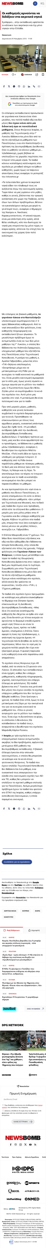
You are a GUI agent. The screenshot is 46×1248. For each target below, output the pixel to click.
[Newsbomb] (23, 1138)
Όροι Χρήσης (17, 1157)
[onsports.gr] (32, 1183)
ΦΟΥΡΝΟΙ (25, 911)
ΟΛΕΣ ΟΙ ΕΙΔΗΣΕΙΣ (33, 1009)
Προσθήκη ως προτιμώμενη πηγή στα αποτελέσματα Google (25, 104)
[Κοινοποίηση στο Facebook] (4, 86)
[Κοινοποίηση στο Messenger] (14, 86)
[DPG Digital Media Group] (23, 1170)
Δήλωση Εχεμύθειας (32, 1157)
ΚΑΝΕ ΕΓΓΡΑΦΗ (21, 1122)
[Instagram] (20, 1144)
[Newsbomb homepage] (12, 3)
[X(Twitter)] (25, 1144)
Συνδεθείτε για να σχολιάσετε (17, 862)
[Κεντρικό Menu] (42, 3)
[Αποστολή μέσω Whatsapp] (24, 86)
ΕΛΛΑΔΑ (5, 74)
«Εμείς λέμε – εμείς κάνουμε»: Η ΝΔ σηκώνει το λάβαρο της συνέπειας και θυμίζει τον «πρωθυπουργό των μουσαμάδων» (22, 957)
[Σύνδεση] (35, 3)
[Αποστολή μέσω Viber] (19, 86)
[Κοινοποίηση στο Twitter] (9, 86)
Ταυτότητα (5, 1157)
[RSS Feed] (35, 1144)
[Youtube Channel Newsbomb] (30, 1144)
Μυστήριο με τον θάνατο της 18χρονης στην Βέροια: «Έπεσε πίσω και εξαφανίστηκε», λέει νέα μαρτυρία (22, 985)
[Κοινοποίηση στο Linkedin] (29, 86)
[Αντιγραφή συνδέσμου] (37, 74)
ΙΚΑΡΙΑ (37, 911)
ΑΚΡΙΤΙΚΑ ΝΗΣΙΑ (10, 911)
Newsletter (21, 897)
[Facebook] (10, 1144)
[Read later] (43, 74)
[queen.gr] (14, 1191)
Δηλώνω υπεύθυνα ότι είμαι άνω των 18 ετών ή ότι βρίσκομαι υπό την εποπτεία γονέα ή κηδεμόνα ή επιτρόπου (21, 1113)
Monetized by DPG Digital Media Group (29, 1209)
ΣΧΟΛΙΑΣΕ (28, 74)
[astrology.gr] (32, 1191)
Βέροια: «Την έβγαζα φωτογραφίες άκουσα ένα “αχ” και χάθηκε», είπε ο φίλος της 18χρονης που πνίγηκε (12, 1059)
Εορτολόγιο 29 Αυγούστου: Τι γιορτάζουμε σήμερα (20, 998)
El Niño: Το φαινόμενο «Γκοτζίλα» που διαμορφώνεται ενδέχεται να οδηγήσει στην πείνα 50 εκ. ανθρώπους (21, 971)
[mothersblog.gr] (14, 1199)
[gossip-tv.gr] (14, 1183)
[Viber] (15, 1144)
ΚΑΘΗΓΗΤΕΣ (8, 917)
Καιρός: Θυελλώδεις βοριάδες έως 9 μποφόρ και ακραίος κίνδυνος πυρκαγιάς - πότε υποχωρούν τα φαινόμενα (21, 943)
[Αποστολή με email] (39, 86)
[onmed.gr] (32, 1199)
